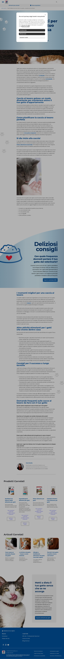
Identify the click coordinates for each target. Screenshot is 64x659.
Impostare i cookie (24, 37)
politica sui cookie (25, 26)
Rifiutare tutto (23, 33)
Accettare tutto (23, 30)
